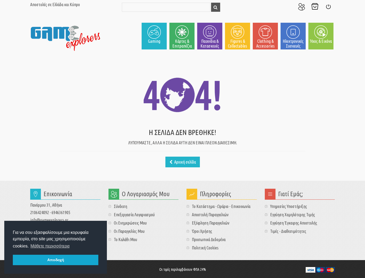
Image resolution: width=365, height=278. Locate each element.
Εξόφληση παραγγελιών (210, 223)
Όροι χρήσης (202, 231)
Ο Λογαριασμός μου (301, 6)
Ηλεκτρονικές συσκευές (293, 43)
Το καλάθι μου (125, 239)
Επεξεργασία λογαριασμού (134, 214)
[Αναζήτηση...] (215, 7)
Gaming (154, 41)
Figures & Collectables (237, 43)
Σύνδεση (328, 6)
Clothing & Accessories (265, 43)
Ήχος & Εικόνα (321, 41)
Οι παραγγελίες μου (129, 231)
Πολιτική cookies (205, 247)
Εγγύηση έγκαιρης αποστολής (293, 223)
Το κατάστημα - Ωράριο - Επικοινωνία (221, 206)
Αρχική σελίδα (184, 162)
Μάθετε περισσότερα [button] (49, 246)
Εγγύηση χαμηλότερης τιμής (292, 214)
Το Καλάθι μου (314, 6)
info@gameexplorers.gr (49, 220)
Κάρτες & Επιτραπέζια (182, 43)
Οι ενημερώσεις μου (130, 223)
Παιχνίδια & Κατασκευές (209, 43)
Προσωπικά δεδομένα (209, 239)
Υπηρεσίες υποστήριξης (288, 206)
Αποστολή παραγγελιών (210, 214)
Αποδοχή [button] (55, 260)
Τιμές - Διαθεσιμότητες (288, 231)
